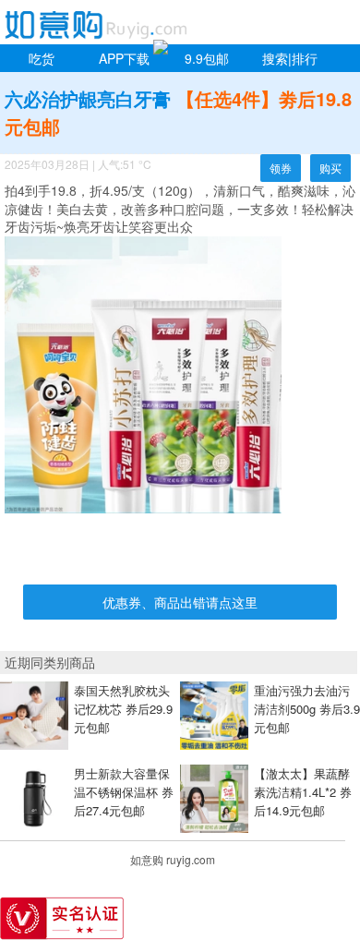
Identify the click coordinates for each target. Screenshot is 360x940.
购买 (330, 167)
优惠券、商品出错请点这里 (180, 602)
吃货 (41, 58)
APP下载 (124, 58)
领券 (281, 167)
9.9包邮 (207, 58)
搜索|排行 (290, 58)
